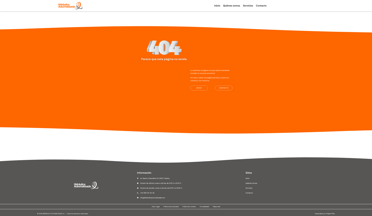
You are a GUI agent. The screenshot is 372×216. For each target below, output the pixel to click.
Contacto (261, 5)
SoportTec (330, 213)
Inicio (217, 5)
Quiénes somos (231, 5)
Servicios (248, 5)
